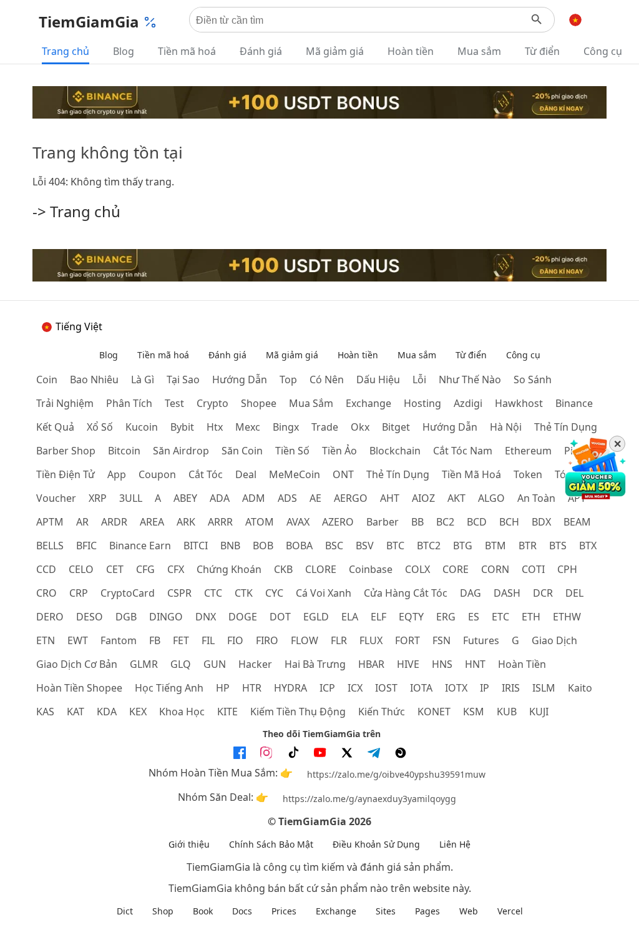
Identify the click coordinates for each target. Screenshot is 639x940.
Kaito (580, 688)
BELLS (50, 545)
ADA (220, 498)
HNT (475, 664)
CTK (244, 593)
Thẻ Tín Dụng (565, 427)
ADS (287, 498)
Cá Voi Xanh (323, 593)
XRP (98, 498)
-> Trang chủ (76, 211)
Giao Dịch (554, 640)
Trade (324, 427)
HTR (251, 688)
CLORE (320, 569)
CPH (567, 569)
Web (468, 911)
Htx (215, 427)
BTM (495, 545)
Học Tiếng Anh (169, 688)
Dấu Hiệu (378, 379)
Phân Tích (129, 403)
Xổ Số (100, 427)
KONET (434, 711)
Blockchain (395, 451)
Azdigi (468, 403)
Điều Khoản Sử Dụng (376, 844)
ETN (45, 640)
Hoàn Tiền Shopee (79, 688)
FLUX (371, 640)
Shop (162, 911)
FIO (235, 640)
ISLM (543, 688)
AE (315, 498)
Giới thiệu (189, 844)
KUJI (539, 711)
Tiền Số (292, 451)
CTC (213, 593)
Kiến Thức (381, 711)
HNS (442, 664)
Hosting (422, 403)
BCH (509, 522)
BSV (365, 545)
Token (528, 474)
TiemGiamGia (89, 21)
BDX (541, 522)
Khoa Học (182, 711)
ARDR (114, 522)
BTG (462, 545)
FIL (208, 640)
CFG (145, 569)
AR (82, 522)
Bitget (396, 427)
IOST (386, 688)
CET (115, 569)
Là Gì (142, 379)
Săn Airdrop (181, 451)
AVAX (298, 522)
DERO (50, 617)
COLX (417, 569)
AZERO (338, 522)
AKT (456, 498)
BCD (477, 522)
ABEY (185, 498)
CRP (78, 593)
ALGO (491, 498)
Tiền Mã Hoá (471, 474)
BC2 (445, 522)
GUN (214, 664)
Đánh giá (261, 51)
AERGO (351, 498)
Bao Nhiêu (94, 379)
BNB (230, 545)
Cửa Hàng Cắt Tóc (405, 593)
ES (473, 617)
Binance (574, 403)
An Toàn (536, 498)
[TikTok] (293, 753)
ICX (355, 688)
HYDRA (290, 688)
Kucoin (141, 427)
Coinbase (371, 569)
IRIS (511, 688)
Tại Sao (183, 379)
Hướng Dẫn (449, 427)
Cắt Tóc (205, 474)
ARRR (220, 522)
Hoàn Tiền (522, 664)
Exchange (368, 403)
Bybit (182, 427)
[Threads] (400, 753)
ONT (343, 474)
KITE (227, 711)
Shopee (258, 403)
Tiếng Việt (79, 326)
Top (288, 379)
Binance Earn (140, 545)
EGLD (316, 617)
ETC (500, 617)
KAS (45, 711)
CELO (81, 569)
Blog (123, 51)
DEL (574, 593)
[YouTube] (320, 753)
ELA (349, 617)
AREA (152, 522)
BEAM (577, 522)
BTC (395, 545)
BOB (263, 545)
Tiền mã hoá (187, 51)
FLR (339, 640)
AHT (389, 498)
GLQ (180, 664)
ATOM (259, 522)
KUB (507, 711)
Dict (125, 911)
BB (417, 522)
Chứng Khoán (229, 569)
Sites (386, 911)
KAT (75, 711)
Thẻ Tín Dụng (397, 474)
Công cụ (602, 51)
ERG (446, 617)
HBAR (371, 664)
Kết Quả (55, 427)
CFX (175, 569)
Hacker (255, 664)
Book (203, 911)
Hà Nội (506, 427)
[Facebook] (239, 753)
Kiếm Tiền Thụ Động (298, 711)
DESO (89, 617)
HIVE (408, 664)
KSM (473, 711)
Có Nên (327, 379)
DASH (507, 593)
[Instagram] (266, 753)
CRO (46, 593)
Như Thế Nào (470, 379)
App (116, 474)
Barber (382, 522)
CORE (455, 569)
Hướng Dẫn (239, 379)
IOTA (421, 688)
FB (154, 640)
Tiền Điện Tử (65, 474)
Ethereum (528, 451)
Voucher (56, 498)
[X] (347, 753)
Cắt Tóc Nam (462, 451)
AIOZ (423, 498)
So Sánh (533, 379)
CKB (283, 569)
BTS (558, 545)
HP (223, 688)
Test (174, 403)
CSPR (179, 593)
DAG (470, 593)
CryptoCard (127, 593)
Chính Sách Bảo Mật (271, 844)
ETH (531, 617)
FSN (441, 640)
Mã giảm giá (335, 51)
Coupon (157, 474)
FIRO (267, 640)
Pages (427, 911)
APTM (50, 522)
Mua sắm (479, 51)
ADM (253, 498)
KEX (138, 711)
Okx (360, 427)
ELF (378, 617)
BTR (528, 545)
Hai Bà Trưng (315, 664)
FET (181, 640)
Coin (46, 379)
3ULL (130, 498)
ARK (186, 522)
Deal (245, 474)
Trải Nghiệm (65, 403)
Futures (481, 640)
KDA (107, 711)
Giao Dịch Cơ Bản (76, 664)
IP (484, 688)
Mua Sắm (311, 403)
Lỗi (419, 379)
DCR (543, 593)
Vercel (510, 911)
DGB (126, 617)
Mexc (247, 427)
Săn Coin (242, 451)
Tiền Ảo (339, 451)
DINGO (166, 617)
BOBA (299, 545)
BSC (334, 545)
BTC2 (429, 545)
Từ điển (542, 51)
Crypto (212, 403)
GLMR (144, 664)
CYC (274, 593)
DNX (205, 617)
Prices (283, 911)
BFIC (86, 545)
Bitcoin (124, 451)
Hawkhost (519, 403)
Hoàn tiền (411, 51)
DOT (280, 617)
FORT (407, 640)
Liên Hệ (455, 844)
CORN (495, 569)
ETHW (567, 617)
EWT (77, 640)
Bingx (286, 427)
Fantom (118, 640)
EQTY (411, 617)
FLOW (304, 640)
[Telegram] (374, 753)
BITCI (195, 545)
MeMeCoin (294, 474)
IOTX (456, 688)
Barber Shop (65, 451)
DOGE (242, 617)
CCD (46, 569)
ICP (327, 688)
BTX (588, 545)
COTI (533, 569)
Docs (242, 911)
